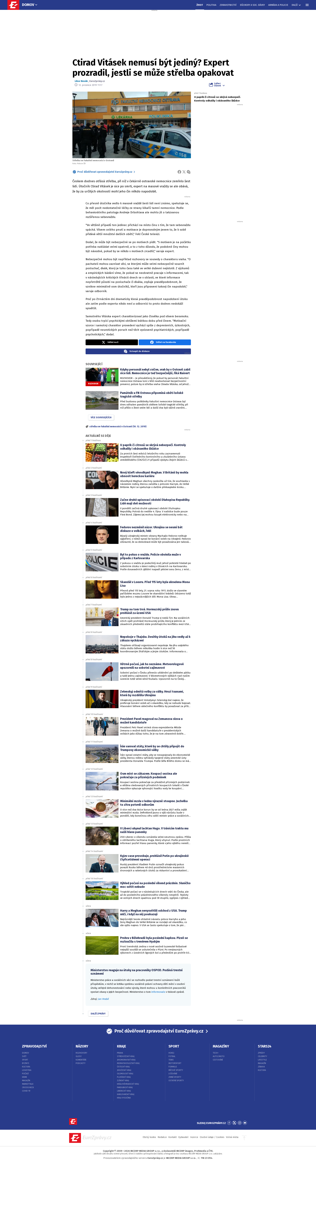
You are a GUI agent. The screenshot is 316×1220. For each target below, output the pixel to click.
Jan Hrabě (103, 998)
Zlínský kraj (123, 1080)
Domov (28, 4)
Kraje (121, 1046)
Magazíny (221, 1046)
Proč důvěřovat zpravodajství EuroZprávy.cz (104, 171)
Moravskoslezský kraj (128, 1063)
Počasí (25, 1073)
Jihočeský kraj (124, 1070)
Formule (173, 1067)
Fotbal (172, 1056)
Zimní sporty (175, 1077)
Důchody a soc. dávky (252, 5)
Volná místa (232, 1137)
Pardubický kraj (125, 1087)
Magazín (26, 1080)
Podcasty (80, 1063)
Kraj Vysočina (124, 1098)
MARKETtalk (27, 1084)
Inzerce (194, 1137)
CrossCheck (28, 1087)
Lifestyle (262, 1060)
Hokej (171, 1053)
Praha (120, 1053)
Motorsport (175, 1063)
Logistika (26, 1070)
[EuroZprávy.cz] (15, 5)
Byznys (25, 1063)
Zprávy (261, 1053)
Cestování (218, 1060)
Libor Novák (81, 81)
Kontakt (172, 1137)
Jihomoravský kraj (126, 1060)
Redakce (162, 1137)
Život (200, 5)
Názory (82, 1046)
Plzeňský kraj (124, 1077)
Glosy (79, 1056)
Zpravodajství (34, 1046)
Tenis (171, 1060)
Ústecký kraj (123, 1067)
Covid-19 (26, 1091)
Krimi (24, 1077)
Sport (25, 1060)
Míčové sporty (176, 1070)
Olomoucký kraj (125, 1073)
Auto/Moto (218, 1056)
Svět (24, 1056)
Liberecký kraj (124, 1091)
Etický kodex (149, 1137)
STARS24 (264, 1046)
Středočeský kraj (125, 1056)
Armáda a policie (278, 5)
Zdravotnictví (228, 5)
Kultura (26, 1067)
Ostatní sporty (176, 1080)
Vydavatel (183, 1137)
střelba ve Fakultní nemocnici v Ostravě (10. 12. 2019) (117, 426)
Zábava (261, 1067)
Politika (211, 5)
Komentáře (81, 1060)
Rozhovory (81, 1053)
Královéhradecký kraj (128, 1084)
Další (295, 5)
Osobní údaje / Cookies (212, 1137)
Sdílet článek (217, 84)
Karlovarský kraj (125, 1094)
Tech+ (216, 1053)
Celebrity (262, 1056)
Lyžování (173, 1073)
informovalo (158, 991)
